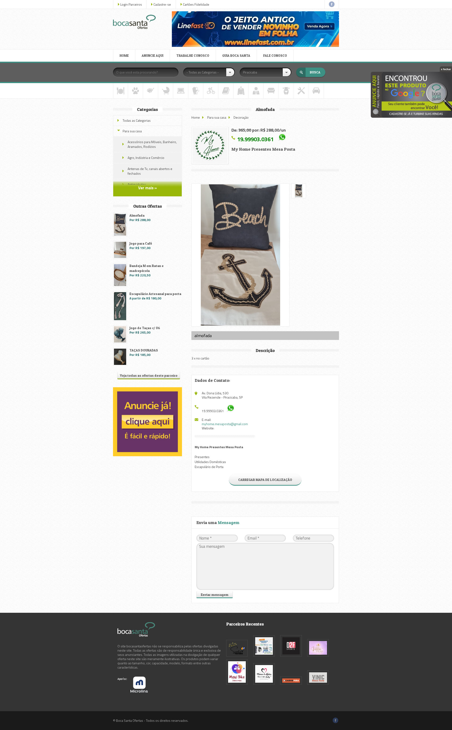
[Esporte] (210, 90)
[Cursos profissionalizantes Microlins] (132, 691)
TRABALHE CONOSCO (192, 55)
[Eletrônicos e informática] (180, 90)
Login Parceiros (131, 4)
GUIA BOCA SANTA (236, 55)
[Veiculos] (316, 90)
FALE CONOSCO (275, 55)
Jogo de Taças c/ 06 (144, 328)
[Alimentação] (120, 90)
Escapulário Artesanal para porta (155, 294)
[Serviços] (301, 90)
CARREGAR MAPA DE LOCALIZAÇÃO (265, 480)
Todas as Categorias (137, 120)
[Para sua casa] (271, 90)
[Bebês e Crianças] (165, 90)
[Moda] (241, 90)
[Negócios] (256, 90)
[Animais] (135, 90)
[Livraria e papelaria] (225, 90)
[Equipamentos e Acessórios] (195, 90)
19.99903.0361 (255, 139)
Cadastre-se (162, 4)
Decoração (241, 117)
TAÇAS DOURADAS (143, 350)
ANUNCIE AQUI (152, 55)
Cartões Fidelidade (196, 4)
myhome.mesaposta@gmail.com (225, 423)
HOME (124, 55)
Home (195, 117)
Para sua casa (216, 117)
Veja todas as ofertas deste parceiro (149, 375)
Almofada (137, 215)
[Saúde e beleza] (286, 90)
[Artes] (150, 90)
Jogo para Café (140, 243)
